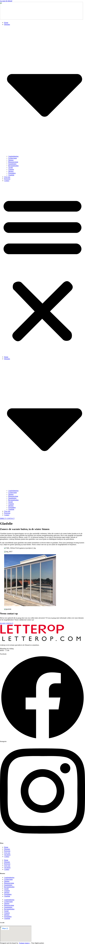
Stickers (10, 171)
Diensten (7, 849)
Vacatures (7, 855)
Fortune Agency (24, 943)
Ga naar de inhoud (6, 1)
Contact (6, 180)
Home (6, 22)
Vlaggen (11, 169)
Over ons (7, 177)
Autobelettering (13, 156)
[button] (42, 268)
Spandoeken (12, 164)
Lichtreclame (12, 158)
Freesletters (12, 173)
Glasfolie (11, 175)
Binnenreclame (13, 162)
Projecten (7, 179)
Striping (10, 160)
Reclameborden (13, 166)
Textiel (10, 167)
